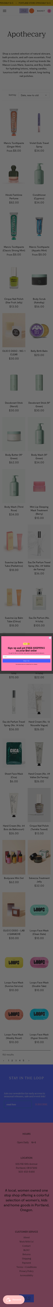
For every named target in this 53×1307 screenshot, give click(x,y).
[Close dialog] (50, 638)
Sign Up (26, 660)
